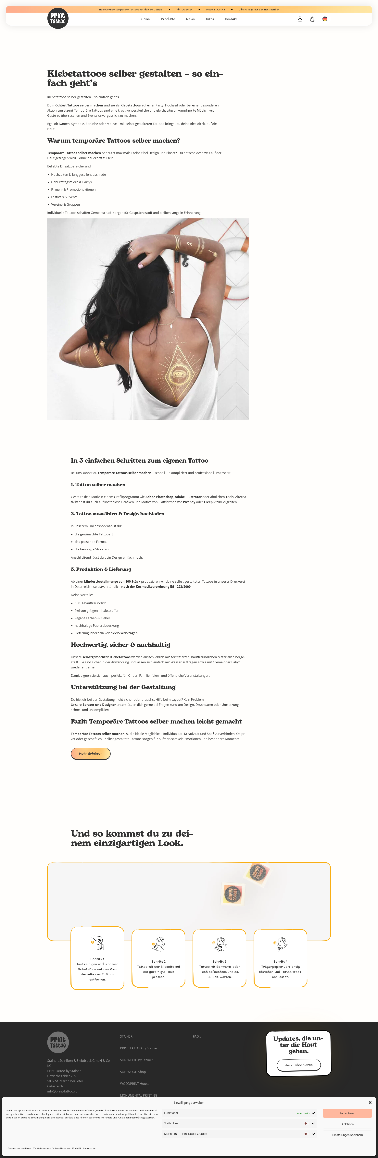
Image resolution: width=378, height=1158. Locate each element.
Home (145, 19)
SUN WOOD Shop (133, 1072)
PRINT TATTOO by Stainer (139, 1048)
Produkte (168, 19)
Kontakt (231, 19)
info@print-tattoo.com (64, 1091)
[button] (370, 1102)
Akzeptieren (347, 1113)
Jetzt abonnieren (299, 1065)
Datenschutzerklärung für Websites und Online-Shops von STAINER (44, 1148)
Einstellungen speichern (347, 1135)
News (190, 19)
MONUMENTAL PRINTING (138, 1095)
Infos (210, 19)
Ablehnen (348, 1124)
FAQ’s (197, 1036)
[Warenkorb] (312, 19)
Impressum (89, 1148)
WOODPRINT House (134, 1083)
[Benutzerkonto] (300, 19)
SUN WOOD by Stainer (136, 1060)
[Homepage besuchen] (70, 18)
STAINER (126, 1036)
